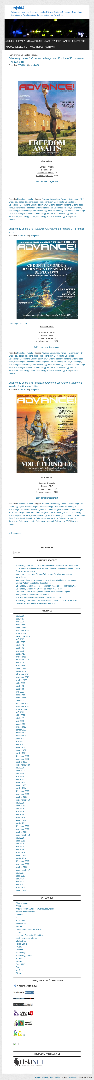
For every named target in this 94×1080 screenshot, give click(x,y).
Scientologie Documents (19, 205)
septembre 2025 (23, 636)
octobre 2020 (21, 762)
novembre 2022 (22, 706)
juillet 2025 (20, 642)
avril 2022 (20, 721)
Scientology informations (24, 214)
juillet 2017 (20, 876)
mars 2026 (20, 625)
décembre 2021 (22, 733)
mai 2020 (20, 777)
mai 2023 (20, 689)
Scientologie (70, 202)
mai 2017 (20, 882)
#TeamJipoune (34, 41)
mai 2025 (20, 648)
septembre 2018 (23, 835)
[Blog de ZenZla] (28, 1005)
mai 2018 (20, 847)
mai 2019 (20, 812)
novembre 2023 (22, 677)
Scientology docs (44, 211)
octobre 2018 (21, 832)
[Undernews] (19, 999)
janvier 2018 (21, 858)
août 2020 (20, 768)
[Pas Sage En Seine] (15, 1036)
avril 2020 (20, 779)
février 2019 (21, 820)
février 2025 (21, 657)
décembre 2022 (22, 704)
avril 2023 (20, 692)
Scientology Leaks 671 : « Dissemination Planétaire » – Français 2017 (46, 586)
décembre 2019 (22, 791)
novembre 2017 (22, 864)
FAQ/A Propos (36, 47)
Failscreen (20, 920)
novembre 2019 (22, 794)
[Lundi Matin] (18, 993)
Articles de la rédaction (25, 912)
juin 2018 (20, 844)
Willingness (72, 1077)
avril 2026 (20, 622)
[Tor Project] (15, 1026)
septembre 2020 (23, 765)
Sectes (19, 961)
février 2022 (21, 727)
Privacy (20, 41)
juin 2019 (20, 809)
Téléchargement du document (47, 347)
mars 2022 (20, 724)
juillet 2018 (20, 841)
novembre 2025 (22, 631)
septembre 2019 (23, 800)
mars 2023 (20, 695)
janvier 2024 (21, 671)
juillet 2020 (20, 771)
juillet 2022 (20, 715)
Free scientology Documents (51, 202)
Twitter (56, 41)
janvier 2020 (21, 788)
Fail (17, 918)
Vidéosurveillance (16, 47)
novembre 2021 (22, 736)
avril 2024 (20, 663)
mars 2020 (20, 782)
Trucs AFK (20, 964)
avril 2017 (20, 885)
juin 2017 (20, 879)
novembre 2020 (22, 759)
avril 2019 (20, 814)
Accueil (10, 41)
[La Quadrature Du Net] (26, 1036)
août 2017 (20, 873)
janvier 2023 (21, 701)
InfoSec (19, 926)
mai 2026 (20, 619)
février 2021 (21, 750)
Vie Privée (20, 970)
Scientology (76, 208)
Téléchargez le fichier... (19, 323)
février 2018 (21, 855)
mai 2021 (20, 741)
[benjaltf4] (47, 38)
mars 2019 (20, 817)
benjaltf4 (16, 8)
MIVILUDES (21, 941)
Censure (19, 915)
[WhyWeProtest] (23, 1015)
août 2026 (20, 616)
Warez (66, 41)
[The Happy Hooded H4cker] (21, 1026)
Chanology (13, 202)
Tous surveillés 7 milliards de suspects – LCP (35, 603)
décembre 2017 (22, 861)
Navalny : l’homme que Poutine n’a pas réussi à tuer (38, 598)
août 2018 (20, 838)
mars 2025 (20, 654)
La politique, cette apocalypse (28, 929)
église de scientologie (28, 202)
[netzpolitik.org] (25, 987)
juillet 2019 (20, 806)
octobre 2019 (21, 797)
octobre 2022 (21, 709)
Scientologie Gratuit (39, 205)
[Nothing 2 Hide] (16, 1045)
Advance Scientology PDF (72, 199)
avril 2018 (20, 850)
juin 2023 (20, 686)
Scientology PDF (62, 217)
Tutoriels (19, 967)
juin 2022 (20, 718)
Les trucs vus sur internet (26, 938)
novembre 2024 (22, 660)
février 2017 (21, 890)
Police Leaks (21, 944)
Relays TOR (78, 41)
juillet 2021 (20, 739)
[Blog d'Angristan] (18, 1005)
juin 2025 (20, 645)
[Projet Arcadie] (29, 1026)
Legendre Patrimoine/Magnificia (29, 935)
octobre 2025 (21, 633)
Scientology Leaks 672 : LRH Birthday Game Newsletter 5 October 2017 (47, 565)
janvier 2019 (21, 823)
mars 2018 (20, 852)
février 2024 (21, 668)
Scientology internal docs (47, 214)
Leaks (47, 41)
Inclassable (21, 923)
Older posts (15, 533)
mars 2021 (20, 747)
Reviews (19, 950)
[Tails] (16, 1015)
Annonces (20, 906)
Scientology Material (45, 217)
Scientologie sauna (44, 208)
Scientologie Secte (62, 208)
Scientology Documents (63, 211)
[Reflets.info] (29, 999)
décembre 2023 (22, 674)
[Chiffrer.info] (20, 1036)
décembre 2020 (22, 756)
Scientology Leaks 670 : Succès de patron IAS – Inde (39, 589)
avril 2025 (20, 651)
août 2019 (20, 803)
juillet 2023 (20, 683)
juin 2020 (20, 774)
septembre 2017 (23, 870)
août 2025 (20, 639)
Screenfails (20, 958)
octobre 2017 (21, 867)
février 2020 (21, 785)
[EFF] (30, 1015)
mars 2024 (20, 666)
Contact (50, 47)
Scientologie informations (60, 205)
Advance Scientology (51, 199)
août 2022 (20, 712)
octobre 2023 (21, 680)
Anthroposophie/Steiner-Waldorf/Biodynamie (35, 909)
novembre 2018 (22, 829)
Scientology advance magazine (22, 211)
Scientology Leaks (25, 199)
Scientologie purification (24, 208)
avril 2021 (20, 744)
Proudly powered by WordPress (47, 1077)
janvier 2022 (21, 730)
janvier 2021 (21, 753)
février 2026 (21, 628)
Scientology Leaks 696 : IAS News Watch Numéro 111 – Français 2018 (46, 600)
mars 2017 (20, 888)
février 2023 (21, 698)
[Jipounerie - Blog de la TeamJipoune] (29, 993)
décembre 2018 (22, 826)
